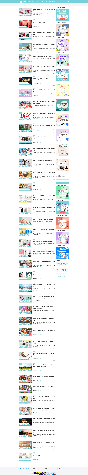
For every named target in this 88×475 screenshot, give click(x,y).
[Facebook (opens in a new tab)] (67, 1)
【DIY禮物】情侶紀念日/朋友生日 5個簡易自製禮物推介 (44, 408)
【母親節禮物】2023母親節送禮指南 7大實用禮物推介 (43, 56)
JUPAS (57, 264)
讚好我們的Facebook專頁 (61, 276)
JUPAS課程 (60, 264)
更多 (40, 14)
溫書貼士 (66, 270)
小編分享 (34, 31)
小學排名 (58, 269)
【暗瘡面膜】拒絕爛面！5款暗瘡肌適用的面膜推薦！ (43, 241)
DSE (61, 263)
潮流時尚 (34, 88)
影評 (65, 269)
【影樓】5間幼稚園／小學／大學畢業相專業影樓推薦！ (44, 376)
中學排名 (65, 264)
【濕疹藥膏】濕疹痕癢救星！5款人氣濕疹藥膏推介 (43, 219)
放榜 (67, 269)
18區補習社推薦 (58, 263)
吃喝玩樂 (34, 19)
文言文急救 (58, 270)
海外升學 (63, 270)
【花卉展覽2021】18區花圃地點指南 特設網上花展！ (43, 386)
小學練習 (60, 269)
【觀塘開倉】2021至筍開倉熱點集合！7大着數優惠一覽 (44, 330)
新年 (60, 270)
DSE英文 (67, 263)
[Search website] (56, 1)
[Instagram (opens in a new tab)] (68, 1)
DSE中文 (64, 263)
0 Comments (35, 16)
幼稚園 (63, 269)
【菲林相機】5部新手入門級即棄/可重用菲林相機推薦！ (44, 296)
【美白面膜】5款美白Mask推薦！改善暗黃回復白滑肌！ (44, 251)
